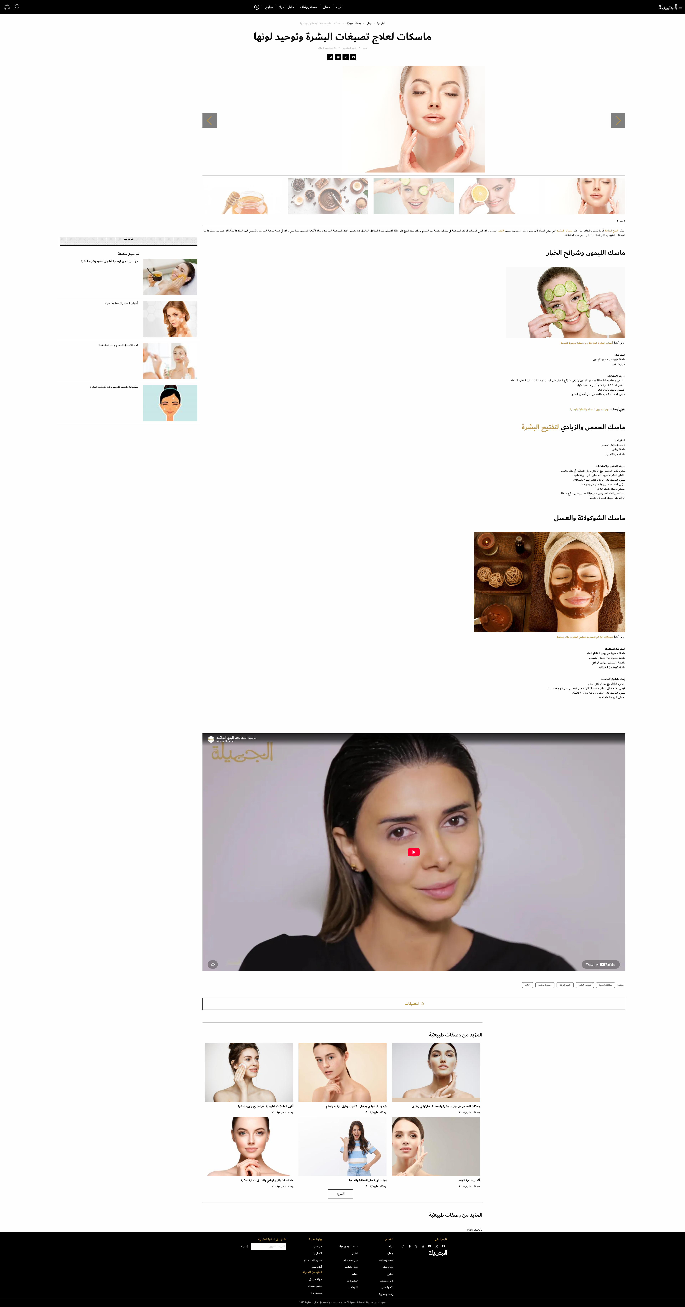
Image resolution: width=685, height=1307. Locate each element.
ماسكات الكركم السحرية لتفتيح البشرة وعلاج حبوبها (585, 637)
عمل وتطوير (351, 1267)
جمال (326, 7)
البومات (353, 1287)
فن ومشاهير (386, 1280)
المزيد (341, 1194)
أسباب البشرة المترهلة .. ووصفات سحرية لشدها (587, 343)
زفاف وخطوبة (386, 1294)
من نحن (318, 1246)
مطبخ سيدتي (315, 1286)
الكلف (501, 230)
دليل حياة (388, 1267)
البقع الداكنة (611, 230)
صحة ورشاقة (308, 7)
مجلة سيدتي (315, 1279)
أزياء (339, 7)
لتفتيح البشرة (541, 427)
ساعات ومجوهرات (348, 1246)
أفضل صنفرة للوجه (469, 1180)
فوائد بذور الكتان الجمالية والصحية (368, 1180)
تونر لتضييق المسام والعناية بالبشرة (589, 409)
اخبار (355, 1253)
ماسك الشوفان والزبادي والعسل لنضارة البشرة (267, 1180)
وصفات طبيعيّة (354, 23)
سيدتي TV (316, 1293)
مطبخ (269, 7)
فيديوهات (352, 1280)
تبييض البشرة (585, 985)
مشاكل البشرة (564, 230)
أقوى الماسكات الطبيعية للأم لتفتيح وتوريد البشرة (265, 1106)
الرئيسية (381, 23)
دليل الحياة (286, 7)
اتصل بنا (317, 1253)
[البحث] (17, 7)
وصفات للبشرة (544, 985)
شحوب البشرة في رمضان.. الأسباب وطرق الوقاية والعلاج (356, 1106)
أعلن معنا (317, 1267)
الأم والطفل (387, 1287)
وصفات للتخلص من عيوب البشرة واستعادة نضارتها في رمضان (446, 1106)
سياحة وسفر (351, 1260)
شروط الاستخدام (313, 1260)
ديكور (355, 1273)
